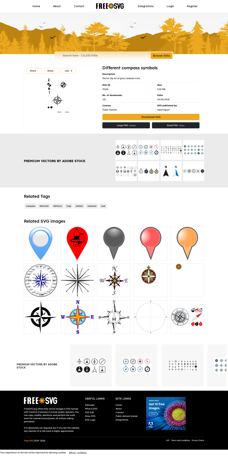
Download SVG (151, 117)
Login (170, 6)
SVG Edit (89, 412)
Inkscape (89, 405)
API (168, 440)
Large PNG (126, 125)
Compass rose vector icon (150, 293)
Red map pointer (145, 256)
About (57, 6)
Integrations (146, 6)
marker (79, 206)
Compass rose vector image (77, 292)
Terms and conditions (180, 440)
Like (68, 70)
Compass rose (70, 330)
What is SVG (91, 408)
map (68, 206)
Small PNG (175, 125)
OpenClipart (163, 109)
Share (33, 70)
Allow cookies (78, 452)
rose (103, 206)
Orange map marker (184, 256)
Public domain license (127, 416)
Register (192, 6)
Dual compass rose (36, 293)
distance (57, 206)
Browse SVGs (161, 55)
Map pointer (33, 256)
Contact (79, 6)
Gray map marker (109, 256)
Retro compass (107, 330)
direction (44, 206)
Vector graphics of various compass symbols (187, 328)
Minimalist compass (146, 330)
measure (91, 206)
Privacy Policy (198, 440)
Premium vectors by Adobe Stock (54, 161)
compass (30, 206)
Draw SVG (90, 416)
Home (36, 6)
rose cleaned (180, 293)
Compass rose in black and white (40, 328)
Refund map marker (73, 256)
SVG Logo (90, 419)
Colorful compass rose (111, 293)
